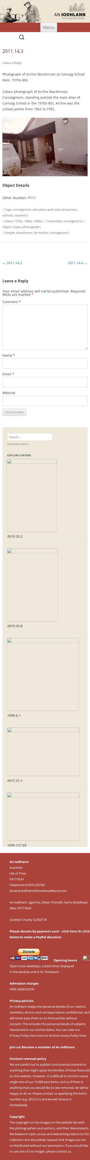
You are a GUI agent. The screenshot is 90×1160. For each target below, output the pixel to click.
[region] (45, 11)
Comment (11, 301)
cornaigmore (22, 209)
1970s (18, 221)
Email (8, 374)
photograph (31, 227)
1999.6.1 (14, 715)
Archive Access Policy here (67, 1035)
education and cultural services (54, 209)
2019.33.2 (15, 536)
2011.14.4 (78, 263)
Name (8, 355)
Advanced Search (18, 444)
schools (7, 215)
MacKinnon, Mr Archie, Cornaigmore (42, 232)
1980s (28, 221)
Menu (48, 27)
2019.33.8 (15, 626)
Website (8, 392)
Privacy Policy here (23, 1035)
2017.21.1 (15, 780)
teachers (21, 215)
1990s (38, 221)
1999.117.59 (16, 845)
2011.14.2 (12, 263)
